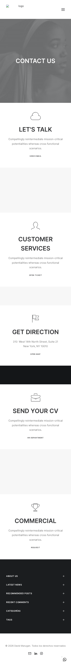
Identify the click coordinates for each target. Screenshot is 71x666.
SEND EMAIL (35, 156)
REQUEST (35, 548)
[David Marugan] (19, 9)
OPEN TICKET (35, 275)
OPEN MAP (36, 354)
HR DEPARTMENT (35, 438)
